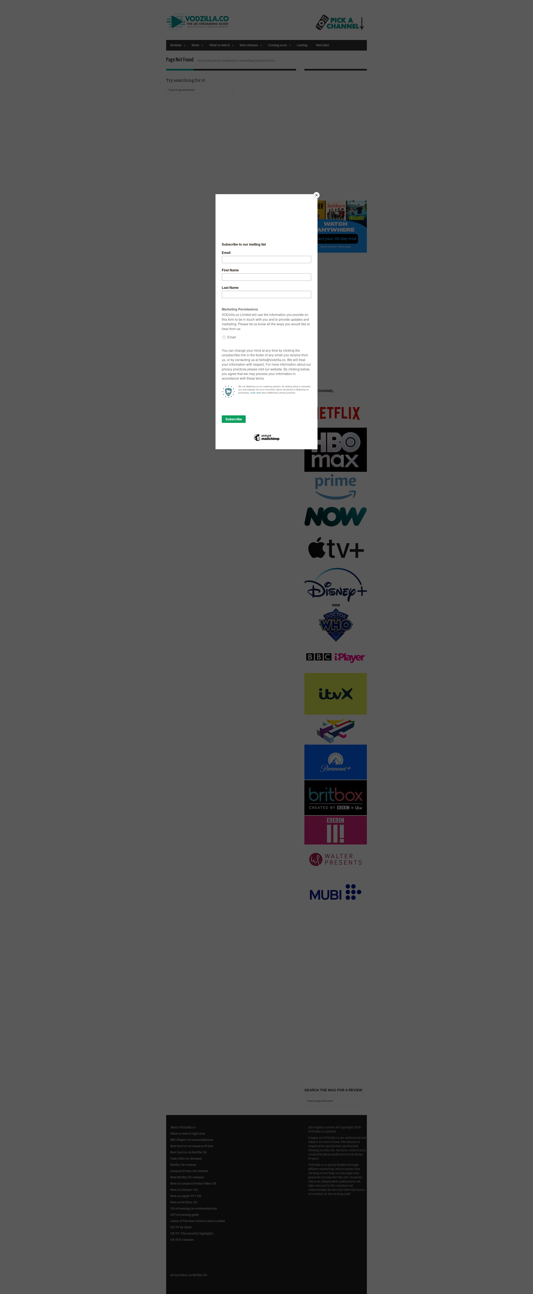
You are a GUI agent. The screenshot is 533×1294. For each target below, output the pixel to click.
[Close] (316, 195)
